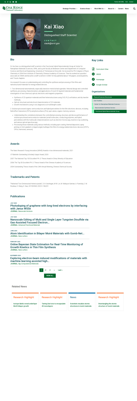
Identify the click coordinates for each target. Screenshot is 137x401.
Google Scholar (101, 85)
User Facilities (98, 101)
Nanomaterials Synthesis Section (105, 108)
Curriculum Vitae (102, 69)
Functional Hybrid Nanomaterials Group (107, 111)
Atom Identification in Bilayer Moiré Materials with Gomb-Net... (47, 233)
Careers (120, 9)
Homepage (100, 79)
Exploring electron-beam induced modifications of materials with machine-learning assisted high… (48, 260)
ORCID (98, 74)
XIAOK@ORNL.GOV (52, 43)
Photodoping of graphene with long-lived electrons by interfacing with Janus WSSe (48, 207)
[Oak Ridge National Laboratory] (12, 9)
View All (49, 276)
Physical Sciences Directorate (103, 97)
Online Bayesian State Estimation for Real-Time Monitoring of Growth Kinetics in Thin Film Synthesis (46, 246)
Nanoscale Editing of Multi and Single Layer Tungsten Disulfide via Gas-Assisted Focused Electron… (49, 221)
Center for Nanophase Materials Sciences (107, 104)
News (127, 9)
